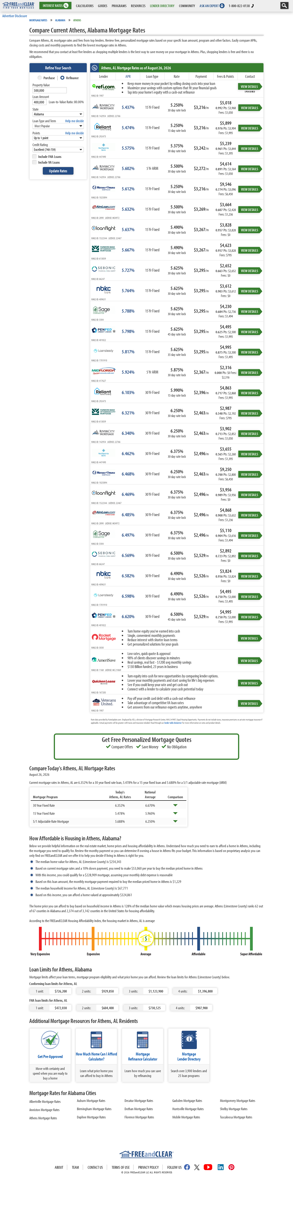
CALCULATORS (84, 5)
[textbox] (50, 90)
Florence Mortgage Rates (139, 1117)
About (59, 1167)
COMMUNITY (187, 5)
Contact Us (95, 1167)
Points (36, 132)
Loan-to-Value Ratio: (66, 101)
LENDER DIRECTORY (162, 5)
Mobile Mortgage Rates (186, 1117)
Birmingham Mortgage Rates (94, 1108)
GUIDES (102, 5)
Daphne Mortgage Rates (91, 1117)
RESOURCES (138, 5)
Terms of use (121, 1167)
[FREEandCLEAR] (146, 1155)
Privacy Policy (148, 1167)
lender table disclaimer (173, 722)
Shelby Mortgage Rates (233, 1108)
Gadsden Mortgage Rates (187, 1100)
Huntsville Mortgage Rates (188, 1108)
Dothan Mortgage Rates (139, 1108)
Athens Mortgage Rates (43, 1117)
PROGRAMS (119, 5)
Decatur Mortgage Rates (139, 1100)
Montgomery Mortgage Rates (237, 1100)
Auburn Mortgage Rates (91, 1100)
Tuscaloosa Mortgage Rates (236, 1117)
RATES (55, 5)
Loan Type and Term (44, 120)
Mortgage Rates (38, 20)
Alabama (60, 20)
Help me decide (74, 120)
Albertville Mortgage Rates (45, 1101)
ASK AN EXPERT (209, 5)
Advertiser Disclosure (14, 15)
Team (75, 1167)
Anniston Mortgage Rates (44, 1109)
